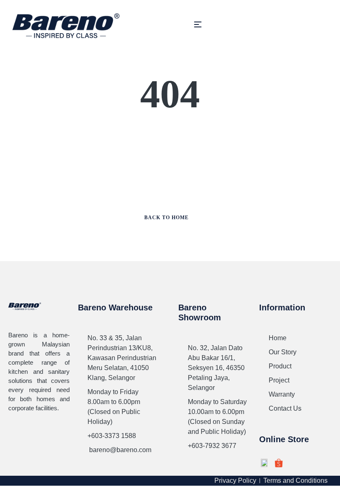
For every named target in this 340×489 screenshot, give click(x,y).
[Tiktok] (13, 445)
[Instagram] (31, 430)
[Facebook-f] (13, 430)
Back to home (166, 217)
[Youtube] (50, 430)
